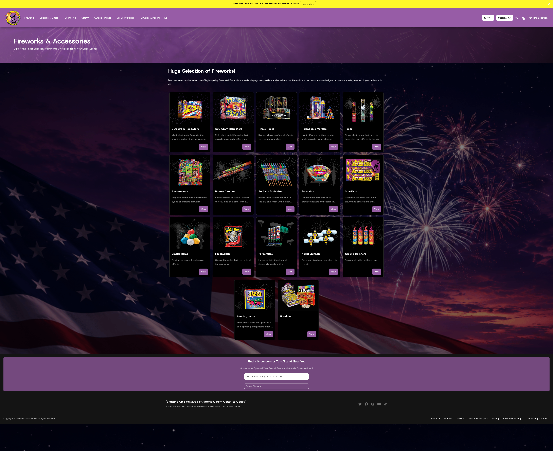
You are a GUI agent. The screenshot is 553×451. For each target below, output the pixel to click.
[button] (488, 17)
